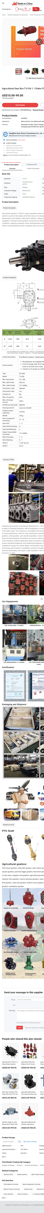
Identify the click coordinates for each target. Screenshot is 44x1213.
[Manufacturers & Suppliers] (22, 4)
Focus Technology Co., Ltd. (25, 1205)
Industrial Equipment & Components (18, 15)
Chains (4, 1153)
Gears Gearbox (8, 1194)
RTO (22, 1146)
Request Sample (38, 110)
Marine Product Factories (12, 1189)
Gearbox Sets (28, 1189)
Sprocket (23, 1153)
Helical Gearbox (22, 1174)
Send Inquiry (20, 105)
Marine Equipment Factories (31, 1184)
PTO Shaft (24, 1149)
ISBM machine (6, 1146)
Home (3, 15)
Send (19, 1028)
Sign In (5, 155)
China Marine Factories (11, 1184)
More (4, 1198)
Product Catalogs (31, 1141)
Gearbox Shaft (8, 1174)
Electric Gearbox (22, 1194)
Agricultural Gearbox (8, 1149)
